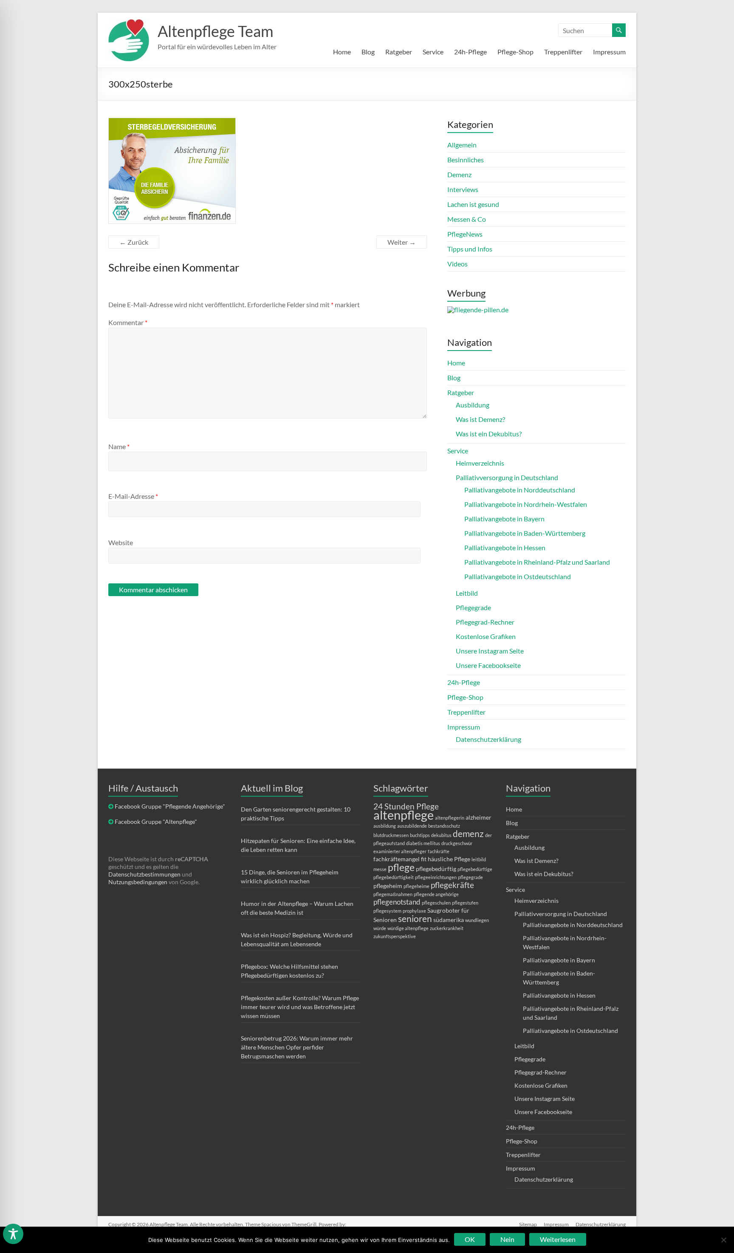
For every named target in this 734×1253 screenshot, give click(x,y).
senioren (415, 918)
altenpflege (403, 814)
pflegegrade (470, 877)
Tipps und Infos (469, 249)
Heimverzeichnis (480, 463)
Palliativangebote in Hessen (504, 547)
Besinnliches (465, 160)
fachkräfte (438, 851)
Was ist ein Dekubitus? (489, 434)
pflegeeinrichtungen (436, 877)
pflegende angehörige (436, 894)
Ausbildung (472, 405)
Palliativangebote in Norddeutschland (519, 490)
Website (120, 542)
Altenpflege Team (216, 31)
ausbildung (384, 826)
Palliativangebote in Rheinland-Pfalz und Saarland (537, 562)
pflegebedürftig (436, 868)
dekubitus (441, 835)
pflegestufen (465, 902)
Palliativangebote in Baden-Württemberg (524, 533)
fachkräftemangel (396, 859)
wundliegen (477, 920)
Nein (507, 1239)
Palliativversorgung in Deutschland (507, 477)
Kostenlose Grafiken (486, 636)
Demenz (459, 174)
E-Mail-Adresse (133, 496)
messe (380, 869)
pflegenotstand (397, 901)
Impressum (609, 52)
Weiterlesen (558, 1239)
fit (423, 859)
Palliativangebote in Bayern (504, 519)
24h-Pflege (470, 52)
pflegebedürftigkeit (393, 877)
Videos (457, 264)
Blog (368, 52)
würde (379, 928)
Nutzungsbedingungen (137, 881)
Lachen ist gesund (473, 204)
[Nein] (723, 1240)
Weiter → (401, 242)
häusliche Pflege (449, 859)
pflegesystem (387, 911)
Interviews (462, 189)
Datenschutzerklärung (488, 739)
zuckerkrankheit (446, 928)
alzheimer (478, 817)
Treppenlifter (563, 52)
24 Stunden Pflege (406, 806)
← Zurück (133, 242)
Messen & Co (466, 219)
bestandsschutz (444, 826)
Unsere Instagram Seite (490, 651)
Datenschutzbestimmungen (144, 874)
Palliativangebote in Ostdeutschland (517, 576)
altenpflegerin (449, 817)
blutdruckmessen (391, 835)
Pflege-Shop (515, 52)
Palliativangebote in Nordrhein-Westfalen (525, 504)
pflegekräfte (452, 885)
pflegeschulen (436, 902)
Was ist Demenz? (480, 419)
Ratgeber (398, 52)
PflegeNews (465, 234)
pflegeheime (416, 886)
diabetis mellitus (423, 843)
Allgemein (462, 145)
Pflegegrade (473, 607)
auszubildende (412, 826)
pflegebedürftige (474, 869)
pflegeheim (387, 885)
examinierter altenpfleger (399, 851)
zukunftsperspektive (394, 936)
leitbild (478, 859)
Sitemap (528, 1224)
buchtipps (420, 835)
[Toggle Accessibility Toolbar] (13, 1238)
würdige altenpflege (408, 928)
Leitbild (467, 593)
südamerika (448, 919)
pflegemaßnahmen (392, 894)
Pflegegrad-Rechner (485, 622)
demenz (468, 833)
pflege (401, 867)
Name (119, 446)
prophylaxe (414, 911)
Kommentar (127, 322)
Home (342, 52)
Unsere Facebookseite (488, 665)
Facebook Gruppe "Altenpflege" (156, 821)
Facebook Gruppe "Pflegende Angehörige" (170, 806)
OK (470, 1239)
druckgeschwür (456, 843)
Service (433, 52)
